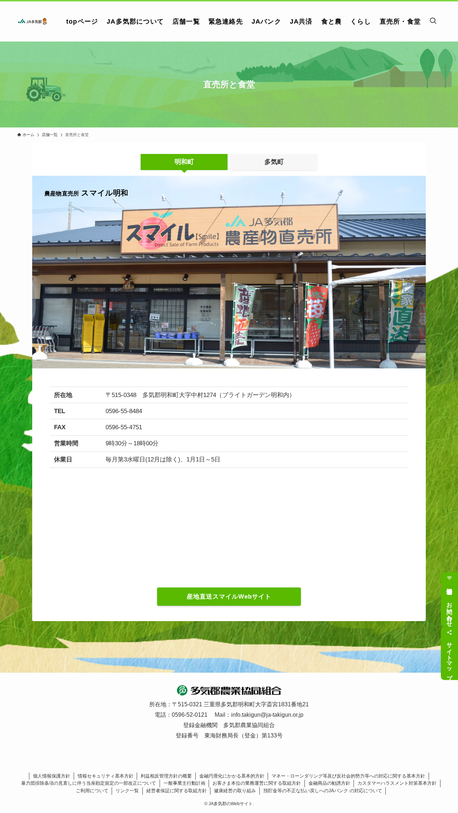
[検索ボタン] (433, 21)
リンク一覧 (127, 790)
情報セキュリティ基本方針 (105, 776)
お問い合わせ (450, 611)
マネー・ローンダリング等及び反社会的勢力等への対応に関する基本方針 (348, 776)
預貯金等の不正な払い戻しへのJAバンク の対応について (322, 790)
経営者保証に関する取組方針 (176, 790)
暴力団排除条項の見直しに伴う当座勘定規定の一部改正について (88, 783)
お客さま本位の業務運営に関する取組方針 (257, 783)
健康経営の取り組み (235, 790)
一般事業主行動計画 (184, 783)
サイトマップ (450, 657)
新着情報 (449, 579)
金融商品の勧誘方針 (329, 783)
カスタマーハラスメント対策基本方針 (397, 783)
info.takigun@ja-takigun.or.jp (267, 715)
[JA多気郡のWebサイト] (32, 21)
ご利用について (92, 790)
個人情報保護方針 (51, 776)
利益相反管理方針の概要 (166, 776)
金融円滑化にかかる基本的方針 (231, 776)
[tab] (184, 162)
